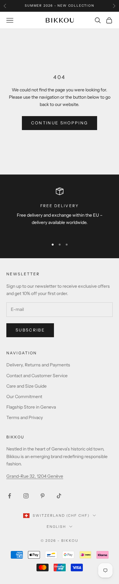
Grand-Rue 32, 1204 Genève (34, 476)
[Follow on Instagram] (26, 496)
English (56, 526)
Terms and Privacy (24, 417)
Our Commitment (24, 396)
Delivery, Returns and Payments (38, 365)
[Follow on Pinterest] (42, 496)
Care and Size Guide (26, 386)
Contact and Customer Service (37, 375)
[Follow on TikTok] (59, 496)
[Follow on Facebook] (9, 496)
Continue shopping (59, 122)
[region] (59, 210)
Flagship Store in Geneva (31, 407)
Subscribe (30, 329)
